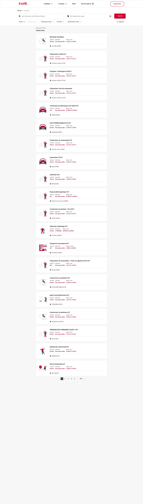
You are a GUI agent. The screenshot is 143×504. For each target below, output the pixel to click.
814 (81, 378)
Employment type (73, 21)
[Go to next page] (84, 378)
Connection (117, 4)
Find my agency (86, 4)
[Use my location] (110, 16)
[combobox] (89, 17)
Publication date (46, 21)
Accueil (19, 10)
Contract (59, 21)
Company (61, 4)
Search (120, 16)
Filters (21, 21)
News (74, 4)
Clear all (121, 21)
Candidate (47, 4)
